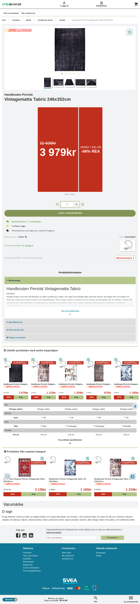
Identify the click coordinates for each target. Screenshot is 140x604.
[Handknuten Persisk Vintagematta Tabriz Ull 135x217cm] (43, 372)
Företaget (27, 553)
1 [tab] (61, 73)
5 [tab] (78, 73)
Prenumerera (112, 538)
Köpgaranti (27, 565)
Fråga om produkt (16, 337)
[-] (57, 204)
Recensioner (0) (16, 330)
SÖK (95, 601)
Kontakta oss (67, 559)
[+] (82, 204)
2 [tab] (66, 73)
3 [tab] (70, 73)
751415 (21, 237)
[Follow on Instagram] (24, 536)
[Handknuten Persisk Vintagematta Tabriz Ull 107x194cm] (98, 372)
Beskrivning (14, 280)
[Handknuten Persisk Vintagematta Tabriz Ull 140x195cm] (71, 372)
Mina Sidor (66, 553)
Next (132, 476)
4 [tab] (74, 73)
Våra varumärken (30, 556)
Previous (7, 476)
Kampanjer (101, 553)
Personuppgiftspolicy (32, 571)
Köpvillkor (27, 559)
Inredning (16, 20)
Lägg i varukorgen (70, 213)
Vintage (62, 20)
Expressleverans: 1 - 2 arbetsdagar (26, 222)
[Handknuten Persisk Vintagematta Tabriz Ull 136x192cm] (126, 372)
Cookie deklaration (31, 568)
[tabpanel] (70, 49)
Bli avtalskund (68, 556)
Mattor (28, 20)
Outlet (98, 556)
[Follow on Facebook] (18, 536)
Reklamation (28, 562)
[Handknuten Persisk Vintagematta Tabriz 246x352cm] (70, 49)
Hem (4, 20)
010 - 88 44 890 (61, 600)
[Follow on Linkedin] (31, 536)
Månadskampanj (124, 258)
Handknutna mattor (45, 20)
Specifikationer (15, 322)
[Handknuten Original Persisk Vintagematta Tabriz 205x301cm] (24, 467)
